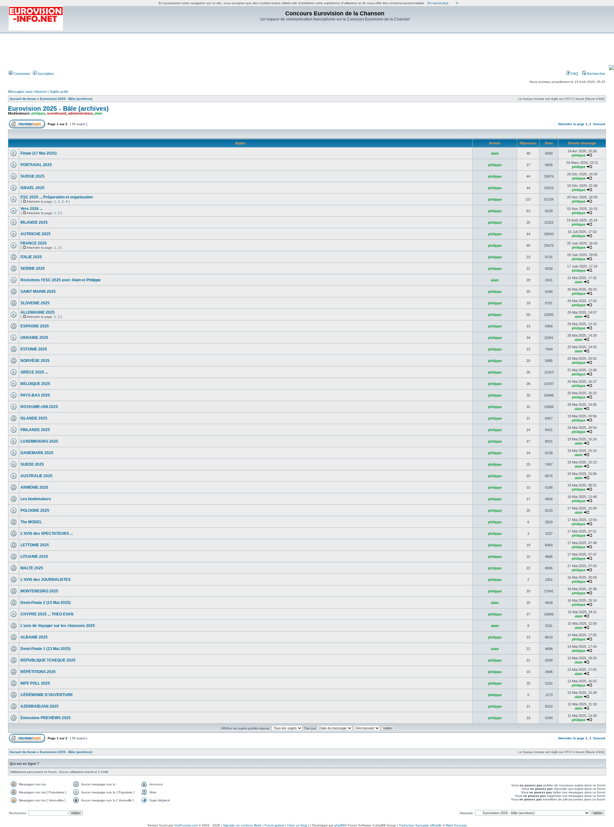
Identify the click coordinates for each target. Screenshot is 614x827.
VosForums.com (186, 825)
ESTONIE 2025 (33, 349)
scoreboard (56, 113)
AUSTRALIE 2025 (36, 476)
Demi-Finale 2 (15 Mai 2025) (45, 602)
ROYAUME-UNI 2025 (39, 407)
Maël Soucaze (456, 825)
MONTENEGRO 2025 (39, 591)
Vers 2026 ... (31, 208)
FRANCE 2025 (33, 243)
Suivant (599, 124)
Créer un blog (297, 825)
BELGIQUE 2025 (35, 383)
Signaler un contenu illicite (242, 825)
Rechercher (595, 74)
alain (98, 113)
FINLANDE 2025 (35, 430)
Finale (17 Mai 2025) (38, 153)
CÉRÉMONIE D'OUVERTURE (46, 695)
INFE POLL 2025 (35, 683)
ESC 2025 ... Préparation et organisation (56, 197)
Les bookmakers (35, 499)
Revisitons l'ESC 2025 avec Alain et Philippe (60, 280)
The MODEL (31, 522)
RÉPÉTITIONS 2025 (38, 672)
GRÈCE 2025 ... (34, 372)
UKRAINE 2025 (34, 337)
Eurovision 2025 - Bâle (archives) (66, 98)
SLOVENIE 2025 (35, 303)
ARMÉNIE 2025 (34, 487)
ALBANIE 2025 (34, 637)
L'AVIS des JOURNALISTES (45, 579)
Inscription (45, 74)
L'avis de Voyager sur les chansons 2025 (57, 625)
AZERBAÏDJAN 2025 (39, 706)
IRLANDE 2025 (34, 222)
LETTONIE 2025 (34, 545)
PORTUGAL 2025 (36, 165)
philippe (38, 113)
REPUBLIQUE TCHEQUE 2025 (47, 660)
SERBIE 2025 (32, 268)
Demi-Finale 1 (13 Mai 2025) (45, 648)
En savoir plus (438, 3)
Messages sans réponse (27, 91)
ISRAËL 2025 (32, 188)
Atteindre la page (571, 124)
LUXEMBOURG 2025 (39, 441)
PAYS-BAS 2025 (35, 395)
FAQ (574, 74)
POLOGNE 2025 (34, 510)
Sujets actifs (59, 91)
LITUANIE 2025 (34, 556)
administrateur (80, 113)
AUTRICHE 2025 (35, 234)
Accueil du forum (23, 98)
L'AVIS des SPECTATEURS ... (46, 533)
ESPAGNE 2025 (34, 326)
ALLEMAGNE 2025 (37, 312)
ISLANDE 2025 (33, 418)
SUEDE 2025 (32, 464)
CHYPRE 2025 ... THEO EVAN (47, 614)
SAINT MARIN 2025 (38, 291)
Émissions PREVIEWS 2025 (45, 718)
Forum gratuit (274, 825)
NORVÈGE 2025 (35, 360)
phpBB (340, 825)
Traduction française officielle (420, 825)
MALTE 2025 (31, 568)
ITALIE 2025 (31, 257)
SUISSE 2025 (32, 176)
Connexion (21, 74)
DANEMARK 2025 (36, 453)
